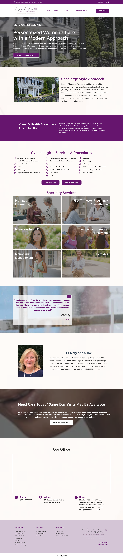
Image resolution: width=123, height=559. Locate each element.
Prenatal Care (19, 533)
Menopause (18, 538)
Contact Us (59, 531)
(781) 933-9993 (102, 2)
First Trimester (19, 536)
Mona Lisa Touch (20, 531)
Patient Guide (40, 533)
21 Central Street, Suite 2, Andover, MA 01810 (29, 2)
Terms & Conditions (61, 536)
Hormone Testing (20, 542)
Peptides (17, 540)
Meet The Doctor (41, 531)
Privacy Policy (59, 533)
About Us (38, 536)
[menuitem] (48, 11)
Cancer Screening (20, 545)
